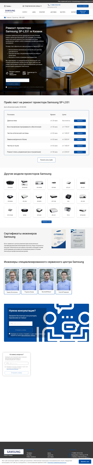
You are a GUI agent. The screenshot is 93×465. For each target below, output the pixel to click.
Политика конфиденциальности (56, 462)
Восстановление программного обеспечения (24, 127)
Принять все (85, 461)
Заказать (80, 120)
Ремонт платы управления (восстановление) (24, 152)
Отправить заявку (13, 84)
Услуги (24, 12)
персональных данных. (13, 88)
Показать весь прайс (46, 160)
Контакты (74, 12)
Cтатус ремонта (83, 6)
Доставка (53, 12)
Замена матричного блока (17, 139)
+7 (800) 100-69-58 (55, 5)
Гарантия (42, 12)
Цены (34, 12)
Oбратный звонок (83, 12)
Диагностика (12, 121)
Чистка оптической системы (18, 133)
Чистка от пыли (13, 146)
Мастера (62, 12)
